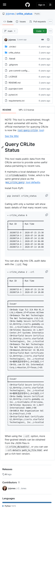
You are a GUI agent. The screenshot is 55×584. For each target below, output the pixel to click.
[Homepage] (27, 4)
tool (31, 130)
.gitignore (13, 64)
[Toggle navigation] (4, 4)
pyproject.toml (16, 88)
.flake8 (12, 58)
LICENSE (13, 76)
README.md (15, 82)
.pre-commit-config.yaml (20, 70)
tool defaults (23, 182)
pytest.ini (13, 94)
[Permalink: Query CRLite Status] (3, 147)
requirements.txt (16, 100)
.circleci (12, 46)
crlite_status (24, 13)
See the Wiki (12, 136)
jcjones (10, 13)
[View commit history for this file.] (48, 40)
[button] (47, 195)
